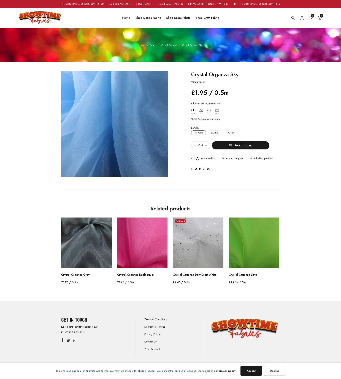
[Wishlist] (203, 159)
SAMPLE (215, 132)
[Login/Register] (301, 18)
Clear (231, 132)
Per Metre (198, 132)
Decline (274, 371)
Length (195, 128)
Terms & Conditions (155, 319)
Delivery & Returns (154, 327)
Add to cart (244, 145)
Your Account (152, 349)
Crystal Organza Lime (243, 275)
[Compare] (232, 159)
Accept (251, 371)
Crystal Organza (169, 45)
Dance (153, 45)
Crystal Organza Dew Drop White (194, 275)
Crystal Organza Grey (75, 275)
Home (142, 45)
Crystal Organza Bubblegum (135, 275)
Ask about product (263, 158)
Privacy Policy (152, 334)
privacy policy (227, 371)
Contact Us (150, 342)
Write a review (198, 81)
